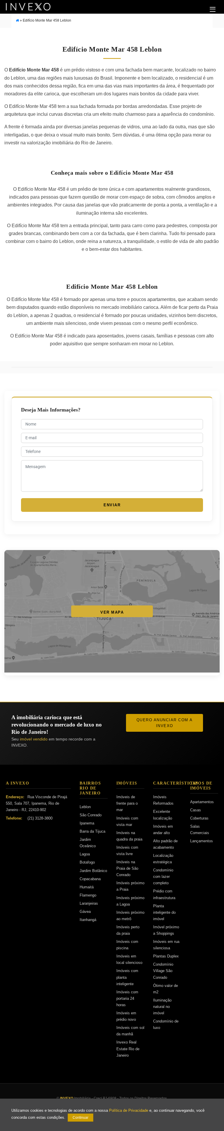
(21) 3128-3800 (39, 818)
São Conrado (91, 815)
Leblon (85, 807)
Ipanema (87, 823)
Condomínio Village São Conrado (163, 970)
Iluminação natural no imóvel (162, 1006)
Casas (195, 810)
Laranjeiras (89, 903)
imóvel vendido (34, 739)
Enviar (112, 505)
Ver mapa (112, 612)
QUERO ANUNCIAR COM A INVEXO (164, 723)
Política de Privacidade (128, 1111)
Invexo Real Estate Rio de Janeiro (127, 1048)
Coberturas (199, 818)
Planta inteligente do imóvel (164, 912)
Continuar (80, 1118)
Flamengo (88, 895)
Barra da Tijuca (92, 831)
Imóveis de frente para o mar (127, 803)
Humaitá (87, 887)
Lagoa (85, 854)
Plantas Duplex (166, 956)
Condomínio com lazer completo (163, 876)
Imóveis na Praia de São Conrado (127, 868)
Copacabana (90, 879)
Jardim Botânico (93, 871)
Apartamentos (202, 802)
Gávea (85, 911)
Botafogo (87, 862)
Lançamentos (201, 841)
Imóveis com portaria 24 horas (127, 998)
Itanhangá (88, 920)
